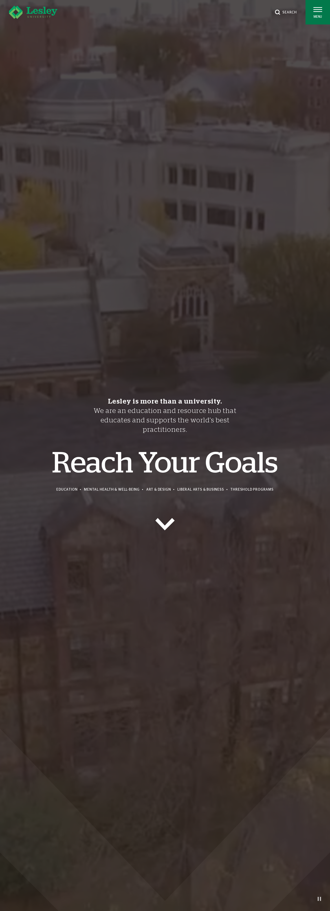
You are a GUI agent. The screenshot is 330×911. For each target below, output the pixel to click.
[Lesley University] (33, 12)
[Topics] (165, 524)
